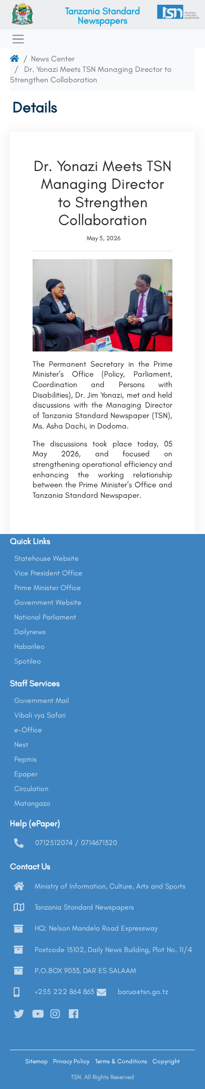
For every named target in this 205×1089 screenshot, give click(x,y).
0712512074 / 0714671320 (76, 842)
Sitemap (36, 1061)
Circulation (31, 788)
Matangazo (32, 803)
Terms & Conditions (121, 1061)
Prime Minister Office (47, 587)
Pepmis (25, 759)
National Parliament (45, 617)
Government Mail (41, 700)
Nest (21, 744)
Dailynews (30, 631)
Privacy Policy (71, 1061)
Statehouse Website (46, 558)
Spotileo (27, 661)
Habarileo (29, 646)
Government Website (47, 602)
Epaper (25, 774)
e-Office (28, 729)
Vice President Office (48, 573)
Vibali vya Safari (40, 715)
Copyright (166, 1061)
